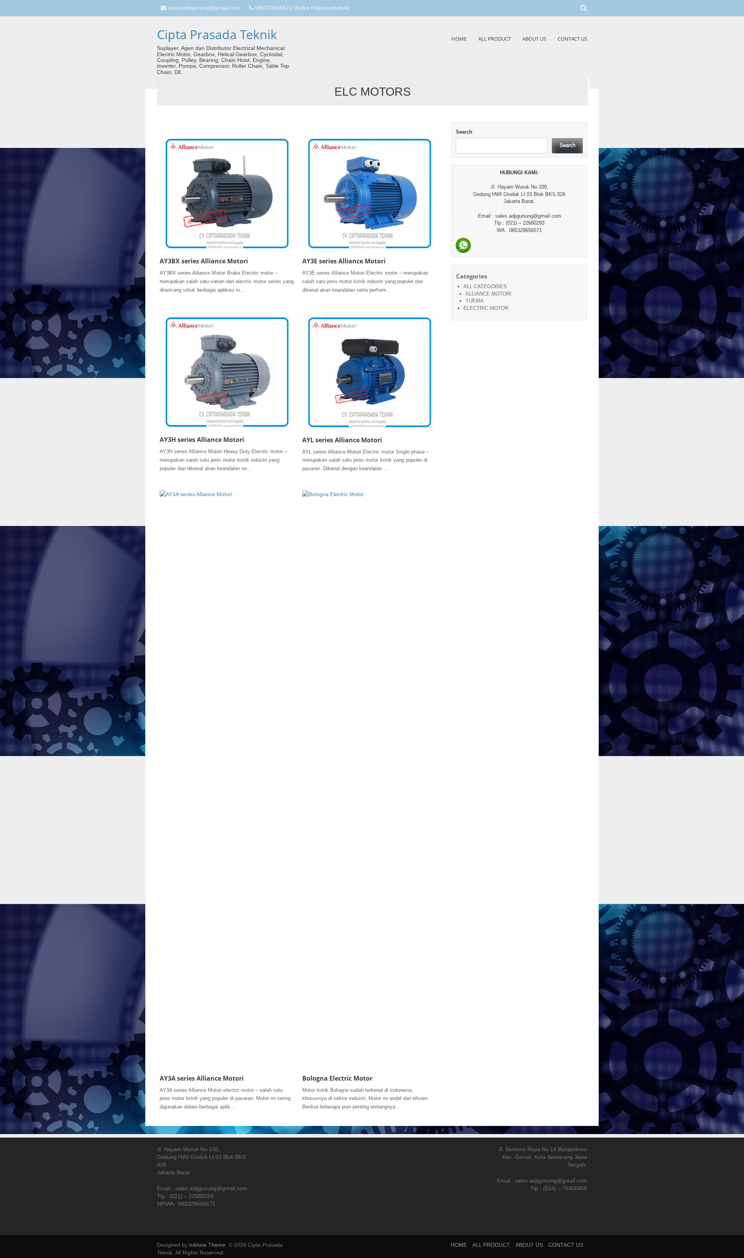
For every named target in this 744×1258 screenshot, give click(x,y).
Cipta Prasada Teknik (217, 34)
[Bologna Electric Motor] (369, 780)
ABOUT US (534, 38)
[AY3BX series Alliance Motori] (227, 193)
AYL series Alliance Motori (342, 440)
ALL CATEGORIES (485, 286)
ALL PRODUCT (494, 38)
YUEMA (474, 301)
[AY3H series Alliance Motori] (227, 372)
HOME (459, 38)
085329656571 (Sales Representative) (302, 8)
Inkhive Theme (207, 1245)
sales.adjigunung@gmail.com (204, 8)
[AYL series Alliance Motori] (369, 372)
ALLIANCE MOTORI (488, 294)
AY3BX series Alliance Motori (204, 261)
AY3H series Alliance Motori (202, 439)
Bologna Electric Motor (337, 1078)
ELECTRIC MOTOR (485, 308)
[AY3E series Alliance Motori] (369, 193)
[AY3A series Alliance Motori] (227, 780)
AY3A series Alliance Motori (202, 1078)
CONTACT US (572, 38)
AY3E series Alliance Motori (344, 261)
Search (464, 132)
